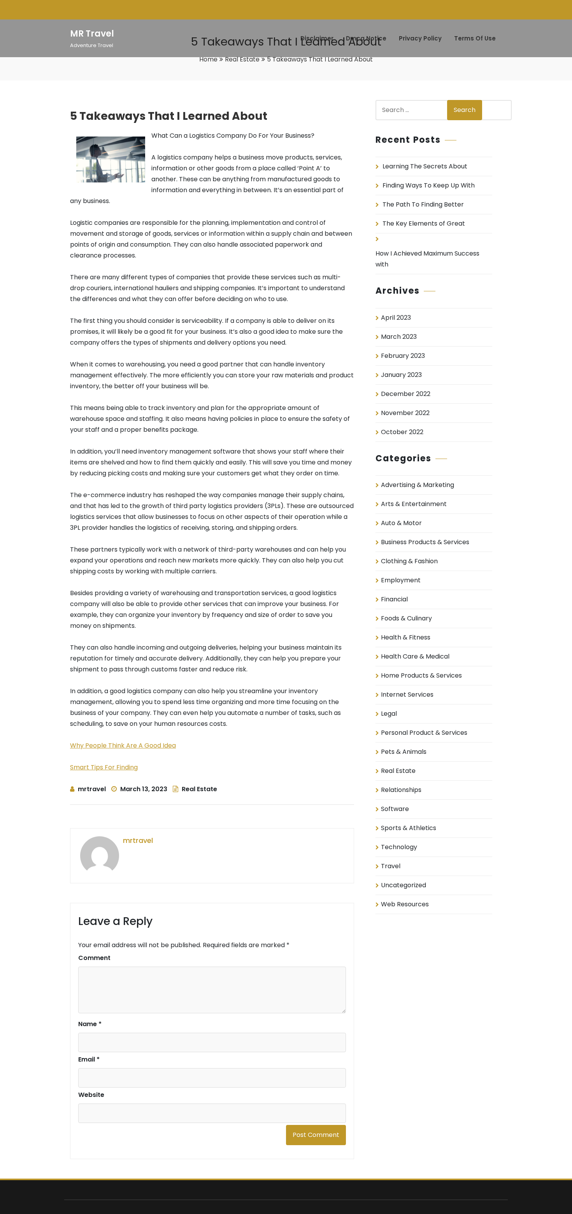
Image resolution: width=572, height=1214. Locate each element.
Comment (94, 957)
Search (464, 109)
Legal (389, 713)
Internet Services (407, 694)
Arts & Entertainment (414, 503)
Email (89, 1059)
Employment (401, 580)
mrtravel (92, 789)
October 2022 (402, 431)
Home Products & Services (421, 675)
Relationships (401, 789)
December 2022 (405, 393)
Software (395, 808)
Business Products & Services (425, 542)
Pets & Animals (403, 751)
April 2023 (396, 317)
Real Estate (242, 59)
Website (91, 1094)
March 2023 (399, 336)
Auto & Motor (401, 523)
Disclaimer (316, 38)
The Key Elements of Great (424, 223)
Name (90, 1024)
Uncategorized (403, 885)
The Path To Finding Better (423, 204)
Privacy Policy (420, 38)
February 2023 (403, 355)
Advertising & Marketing (417, 484)
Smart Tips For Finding (104, 767)
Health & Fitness (405, 637)
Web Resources (405, 904)
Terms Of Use (475, 38)
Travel (390, 866)
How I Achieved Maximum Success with (427, 259)
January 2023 (401, 374)
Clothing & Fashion (409, 561)
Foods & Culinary (406, 618)
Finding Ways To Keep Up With (429, 185)
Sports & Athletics (408, 827)
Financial (394, 599)
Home (208, 59)
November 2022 (405, 412)
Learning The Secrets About (425, 166)
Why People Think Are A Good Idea (123, 745)
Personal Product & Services (424, 732)
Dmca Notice (366, 38)
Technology (399, 847)
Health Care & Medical (415, 656)
